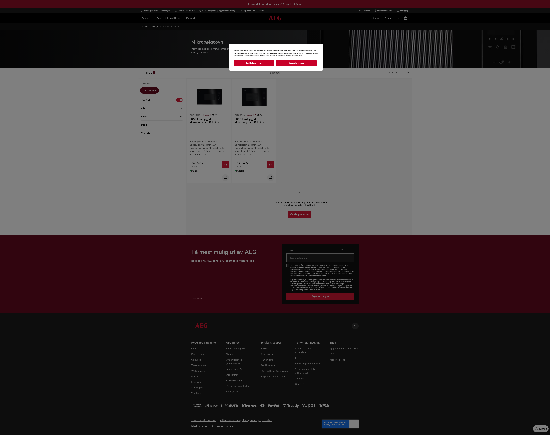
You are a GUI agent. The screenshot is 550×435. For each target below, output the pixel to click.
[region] (276, 57)
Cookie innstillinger (254, 63)
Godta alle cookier (296, 63)
